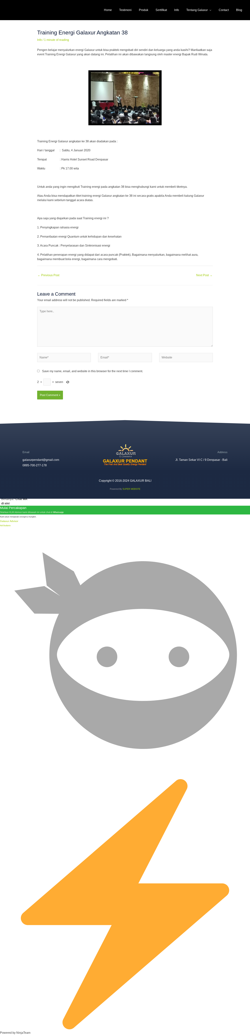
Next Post (204, 275)
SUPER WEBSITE (131, 489)
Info (39, 39)
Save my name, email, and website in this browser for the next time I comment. (92, 371)
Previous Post (48, 275)
